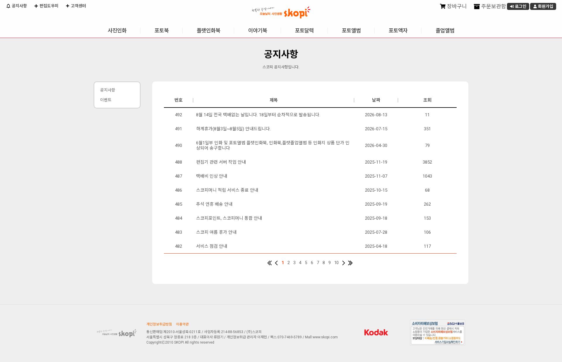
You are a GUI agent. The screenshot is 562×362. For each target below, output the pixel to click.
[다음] (344, 263)
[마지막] (350, 263)
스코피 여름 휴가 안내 (216, 232)
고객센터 (78, 6)
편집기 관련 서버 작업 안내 (221, 162)
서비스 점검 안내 (211, 246)
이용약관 (182, 324)
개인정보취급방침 (159, 324)
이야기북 (257, 30)
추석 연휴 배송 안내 (214, 204)
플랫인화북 (208, 30)
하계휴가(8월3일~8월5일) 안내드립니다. (233, 128)
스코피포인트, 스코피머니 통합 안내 (229, 218)
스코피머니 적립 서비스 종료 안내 (227, 190)
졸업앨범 (445, 30)
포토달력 (304, 30)
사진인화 (117, 30)
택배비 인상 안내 (211, 176)
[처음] (270, 263)
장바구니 (456, 6)
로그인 (520, 6)
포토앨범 (351, 30)
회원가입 (545, 6)
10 (336, 262)
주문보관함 (493, 6)
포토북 (162, 30)
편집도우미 (49, 6)
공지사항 (19, 6)
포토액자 (398, 30)
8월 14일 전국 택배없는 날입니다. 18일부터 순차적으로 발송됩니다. (258, 114)
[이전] (276, 263)
